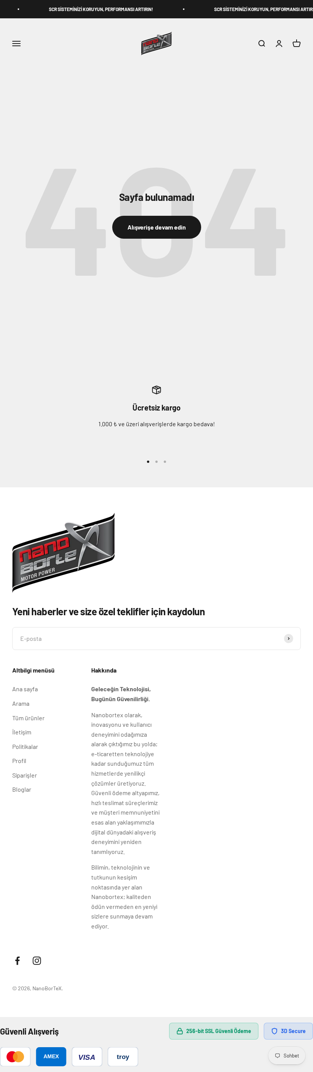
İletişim (21, 732)
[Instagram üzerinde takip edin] (37, 961)
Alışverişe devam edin (156, 227)
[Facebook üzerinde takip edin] (17, 961)
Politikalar (25, 746)
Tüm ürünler (28, 717)
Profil (19, 760)
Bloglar (21, 789)
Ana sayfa (25, 688)
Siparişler (24, 775)
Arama (20, 703)
